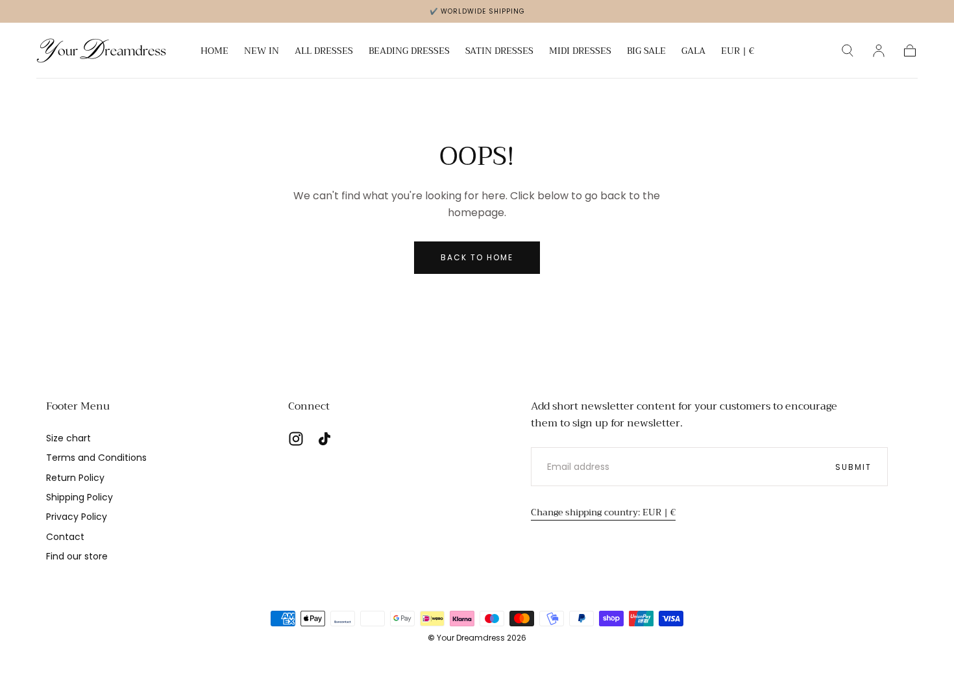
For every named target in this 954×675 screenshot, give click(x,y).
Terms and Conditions (96, 457)
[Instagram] (296, 438)
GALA (693, 51)
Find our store (77, 556)
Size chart (68, 438)
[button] (737, 52)
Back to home (477, 257)
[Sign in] (879, 50)
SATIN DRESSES (499, 51)
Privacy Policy (76, 516)
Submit (853, 466)
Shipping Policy (79, 497)
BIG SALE (646, 51)
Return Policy (75, 477)
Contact (65, 536)
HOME (214, 51)
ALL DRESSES (324, 51)
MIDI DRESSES (580, 51)
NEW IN (261, 51)
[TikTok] (324, 438)
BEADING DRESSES (409, 51)
